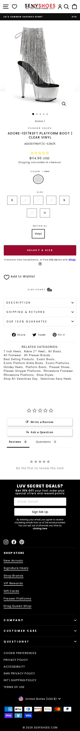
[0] (14, 6)
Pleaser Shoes (40, 128)
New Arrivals (13, 561)
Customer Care (20, 631)
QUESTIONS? (16, 641)
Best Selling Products (19, 359)
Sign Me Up (40, 512)
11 (45, 213)
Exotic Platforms (57, 363)
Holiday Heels (13, 367)
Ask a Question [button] (42, 432)
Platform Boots (36, 367)
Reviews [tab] (15, 442)
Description (18, 302)
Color (40, 171)
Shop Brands (13, 576)
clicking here (40, 528)
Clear (38, 179)
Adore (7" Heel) (34, 351)
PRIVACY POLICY (16, 660)
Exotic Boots (45, 359)
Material (40, 225)
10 (31, 213)
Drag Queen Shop (17, 606)
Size (40, 192)
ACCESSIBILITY (14, 667)
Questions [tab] (43, 442)
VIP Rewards (13, 583)
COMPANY (13, 620)
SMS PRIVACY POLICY (19, 673)
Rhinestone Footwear (58, 371)
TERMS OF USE (14, 687)
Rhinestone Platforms (19, 375)
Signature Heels (16, 568)
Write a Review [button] (42, 422)
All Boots (54, 351)
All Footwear (12, 355)
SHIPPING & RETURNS (25, 312)
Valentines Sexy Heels (55, 379)
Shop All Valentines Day (21, 379)
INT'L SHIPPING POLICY (20, 680)
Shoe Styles (44, 375)
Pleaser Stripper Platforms (22, 371)
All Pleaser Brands (37, 355)
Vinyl (38, 233)
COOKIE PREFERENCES (20, 653)
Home (39, 121)
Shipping (24, 162)
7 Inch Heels (12, 351)
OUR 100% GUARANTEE (26, 321)
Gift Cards (11, 591)
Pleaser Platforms (17, 599)
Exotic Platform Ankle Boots (23, 363)
